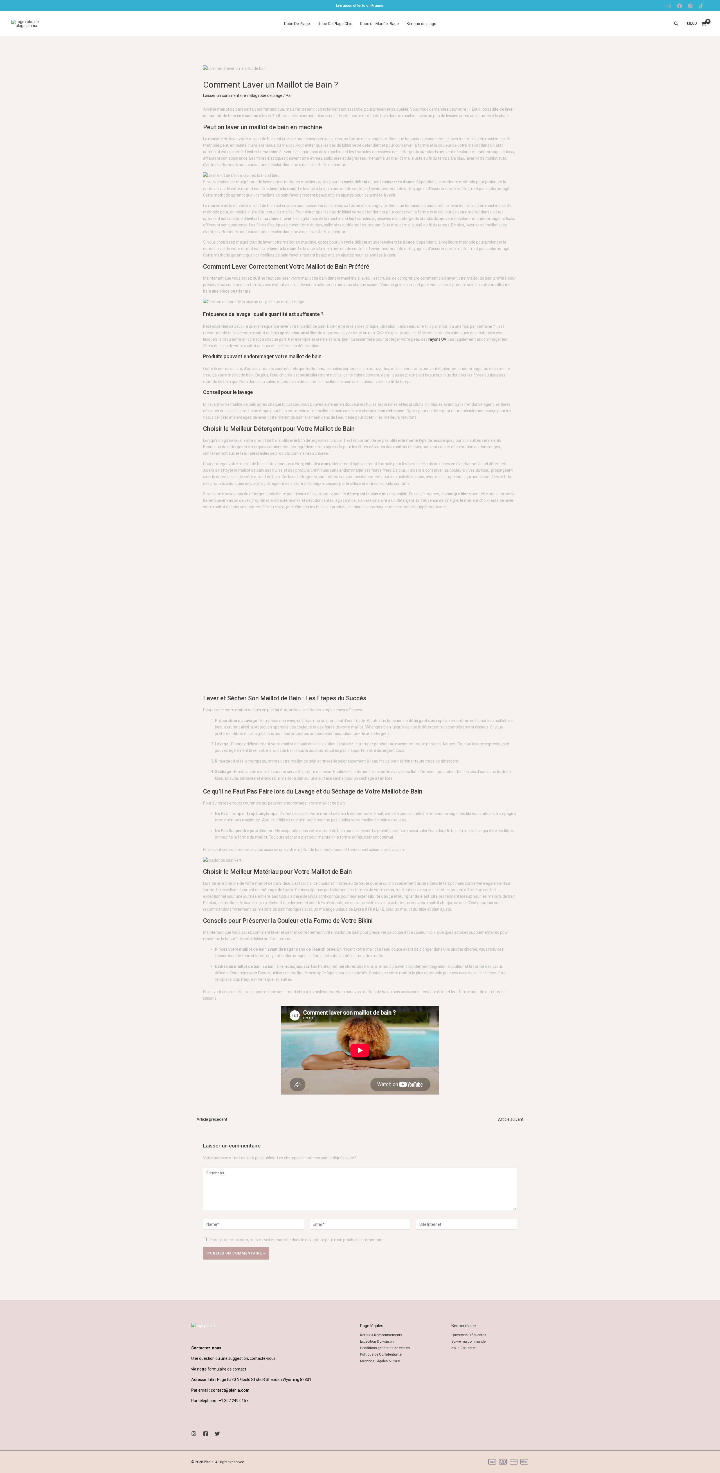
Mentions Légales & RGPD (380, 1361)
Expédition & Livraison (377, 1341)
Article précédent (209, 1119)
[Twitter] (217, 1433)
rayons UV (437, 339)
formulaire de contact (227, 1369)
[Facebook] (679, 5)
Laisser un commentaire (224, 95)
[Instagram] (668, 5)
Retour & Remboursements (381, 1335)
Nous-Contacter (463, 1348)
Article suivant (513, 1119)
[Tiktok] (700, 5)
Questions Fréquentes (468, 1335)
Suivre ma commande (468, 1341)
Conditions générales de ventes (385, 1348)
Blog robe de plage (265, 95)
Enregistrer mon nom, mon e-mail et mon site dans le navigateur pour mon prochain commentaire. (297, 1240)
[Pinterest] (690, 5)
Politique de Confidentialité (381, 1354)
